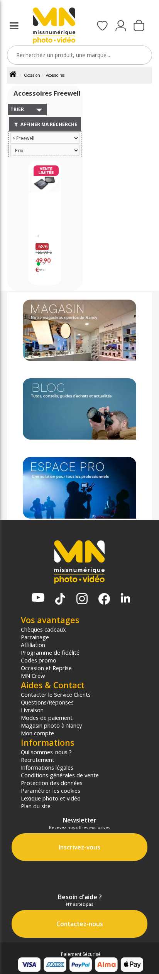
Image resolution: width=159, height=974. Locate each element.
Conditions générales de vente (60, 775)
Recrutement (37, 759)
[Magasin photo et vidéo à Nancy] (79, 330)
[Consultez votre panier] (139, 26)
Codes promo (38, 660)
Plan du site (36, 806)
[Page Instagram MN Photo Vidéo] (82, 599)
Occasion (32, 75)
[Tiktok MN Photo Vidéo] (60, 599)
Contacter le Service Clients (56, 694)
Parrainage (35, 637)
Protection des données (52, 783)
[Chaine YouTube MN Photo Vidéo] (38, 598)
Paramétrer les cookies (50, 790)
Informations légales (47, 767)
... (37, 235)
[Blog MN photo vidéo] (79, 409)
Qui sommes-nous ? (46, 752)
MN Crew (33, 675)
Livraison (32, 710)
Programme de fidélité (50, 652)
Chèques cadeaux (43, 629)
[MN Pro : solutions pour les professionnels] (79, 487)
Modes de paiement (47, 717)
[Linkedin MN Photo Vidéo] (125, 598)
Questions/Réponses (47, 702)
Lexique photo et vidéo (51, 798)
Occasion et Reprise (46, 668)
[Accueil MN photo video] (54, 26)
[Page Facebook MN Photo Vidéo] (104, 599)
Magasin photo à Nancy (51, 725)
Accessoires (55, 75)
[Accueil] (15, 75)
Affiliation (33, 645)
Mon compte (37, 733)
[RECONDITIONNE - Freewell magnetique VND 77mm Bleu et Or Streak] (45, 193)
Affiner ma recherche (48, 124)
